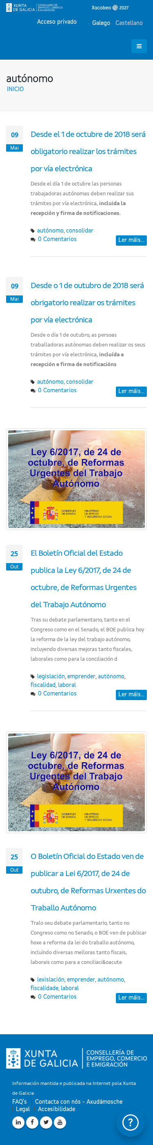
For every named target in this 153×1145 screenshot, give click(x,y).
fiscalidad (43, 685)
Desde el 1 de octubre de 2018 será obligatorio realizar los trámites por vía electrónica (88, 152)
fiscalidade (44, 988)
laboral (67, 685)
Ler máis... (131, 240)
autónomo (50, 231)
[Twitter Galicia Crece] (46, 1122)
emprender (81, 677)
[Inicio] (67, 7)
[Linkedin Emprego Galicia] (18, 1122)
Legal (23, 1109)
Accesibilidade (56, 1109)
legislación (51, 677)
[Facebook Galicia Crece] (32, 1122)
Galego (100, 23)
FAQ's (19, 1102)
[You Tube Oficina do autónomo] (60, 1122)
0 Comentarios (57, 239)
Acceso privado (57, 22)
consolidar (79, 231)
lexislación (50, 980)
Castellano (128, 23)
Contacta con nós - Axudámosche (78, 1102)
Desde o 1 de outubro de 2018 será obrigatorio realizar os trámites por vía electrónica (87, 303)
